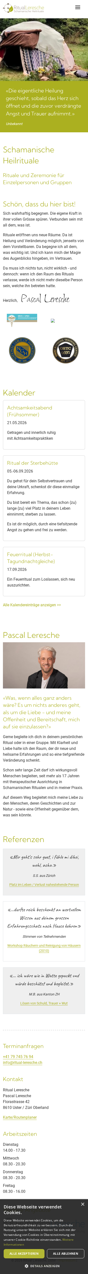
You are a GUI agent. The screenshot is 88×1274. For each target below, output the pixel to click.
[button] (44, 1265)
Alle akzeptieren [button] (24, 1253)
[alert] (44, 1236)
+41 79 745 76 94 (18, 1056)
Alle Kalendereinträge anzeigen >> (32, 605)
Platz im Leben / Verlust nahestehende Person (44, 885)
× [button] (82, 1204)
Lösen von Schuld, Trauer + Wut (44, 1003)
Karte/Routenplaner (20, 1117)
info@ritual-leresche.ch (22, 1062)
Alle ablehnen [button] (65, 1253)
